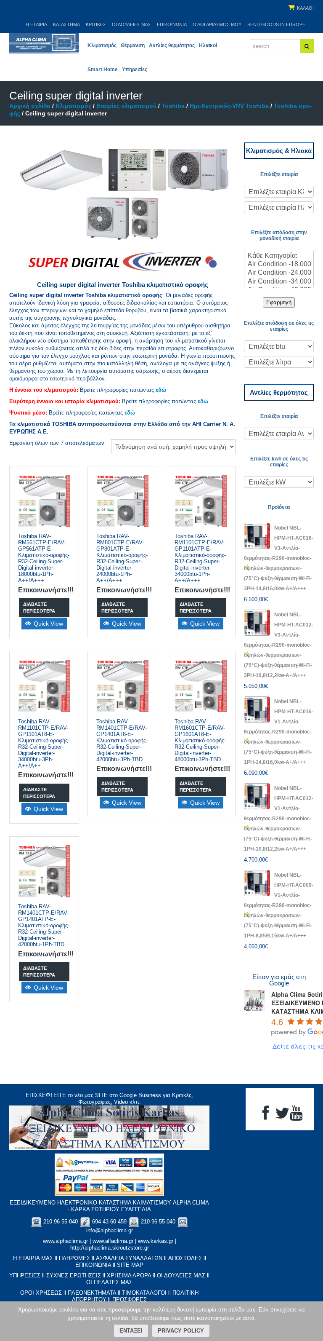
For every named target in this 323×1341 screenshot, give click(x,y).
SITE (101, 1095)
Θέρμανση (133, 45)
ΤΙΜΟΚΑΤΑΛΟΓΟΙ (144, 1293)
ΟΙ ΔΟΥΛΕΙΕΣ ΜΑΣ (181, 1275)
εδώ (161, 390)
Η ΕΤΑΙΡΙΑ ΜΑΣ (33, 1258)
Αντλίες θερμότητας (172, 45)
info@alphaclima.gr (109, 1230)
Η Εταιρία (36, 24)
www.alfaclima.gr (113, 1241)
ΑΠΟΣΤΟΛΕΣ (185, 1258)
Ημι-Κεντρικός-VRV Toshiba (229, 105)
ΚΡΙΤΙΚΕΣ (96, 24)
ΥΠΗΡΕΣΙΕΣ (24, 1275)
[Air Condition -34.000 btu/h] (279, 282)
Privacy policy (181, 1331)
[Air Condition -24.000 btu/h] (279, 273)
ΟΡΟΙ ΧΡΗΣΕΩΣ (41, 1293)
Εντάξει (131, 1331)
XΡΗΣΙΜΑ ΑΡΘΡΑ (129, 1275)
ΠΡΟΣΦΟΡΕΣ (129, 1299)
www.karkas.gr (155, 1241)
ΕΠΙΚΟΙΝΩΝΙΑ (93, 1265)
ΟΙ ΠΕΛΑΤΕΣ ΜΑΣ (109, 1282)
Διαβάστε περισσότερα (39, 607)
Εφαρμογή (278, 302)
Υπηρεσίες (134, 69)
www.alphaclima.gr (65, 1241)
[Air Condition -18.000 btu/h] (279, 264)
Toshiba (173, 105)
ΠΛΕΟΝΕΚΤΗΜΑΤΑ (92, 1293)
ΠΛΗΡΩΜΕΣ (74, 1258)
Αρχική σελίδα (29, 105)
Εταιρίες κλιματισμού (126, 105)
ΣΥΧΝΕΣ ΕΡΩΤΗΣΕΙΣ (73, 1275)
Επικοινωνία (172, 24)
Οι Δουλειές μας (131, 24)
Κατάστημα (66, 24)
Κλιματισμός (101, 45)
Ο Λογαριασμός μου (217, 24)
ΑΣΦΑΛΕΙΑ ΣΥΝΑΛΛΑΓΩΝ (129, 1258)
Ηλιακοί (208, 45)
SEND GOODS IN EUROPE (276, 24)
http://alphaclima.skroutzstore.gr (109, 1248)
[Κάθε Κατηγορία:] (279, 256)
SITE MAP (130, 1265)
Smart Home (102, 69)
